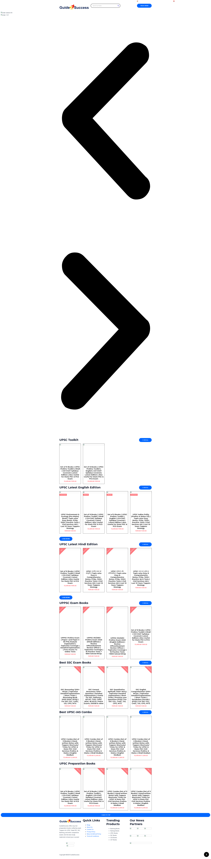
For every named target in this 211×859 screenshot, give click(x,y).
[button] (105, 121)
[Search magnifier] (118, 6)
